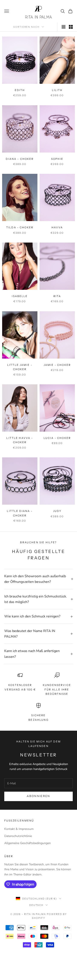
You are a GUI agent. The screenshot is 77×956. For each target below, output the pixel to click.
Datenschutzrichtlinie (18, 836)
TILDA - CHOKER (19, 227)
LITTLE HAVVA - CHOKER (19, 440)
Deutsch (36, 905)
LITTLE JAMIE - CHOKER (19, 367)
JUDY (57, 511)
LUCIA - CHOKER (57, 438)
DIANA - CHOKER (20, 158)
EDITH (20, 90)
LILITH (57, 90)
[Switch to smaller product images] (71, 26)
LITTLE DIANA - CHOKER (20, 513)
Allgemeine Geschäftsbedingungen (27, 843)
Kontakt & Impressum (19, 829)
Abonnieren (38, 796)
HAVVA (57, 227)
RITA (57, 296)
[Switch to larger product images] (63, 26)
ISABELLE (20, 296)
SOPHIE (57, 158)
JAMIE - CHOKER (57, 365)
